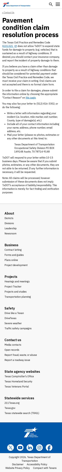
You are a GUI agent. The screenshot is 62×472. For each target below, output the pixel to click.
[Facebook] (49, 447)
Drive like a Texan (14, 313)
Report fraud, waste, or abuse (21, 354)
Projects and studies (16, 291)
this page (31, 97)
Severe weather (13, 323)
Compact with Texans (45, 467)
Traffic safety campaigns (18, 328)
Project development (16, 265)
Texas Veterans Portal (17, 386)
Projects (11, 276)
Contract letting (13, 249)
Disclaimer (17, 464)
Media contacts (13, 344)
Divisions (9, 223)
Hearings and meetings (17, 281)
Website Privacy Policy (17, 467)
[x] (10, 447)
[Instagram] (39, 447)
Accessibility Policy (37, 464)
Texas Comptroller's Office (19, 376)
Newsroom (10, 233)
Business (11, 245)
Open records (12, 349)
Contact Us (9, 12)
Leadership (11, 228)
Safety (10, 308)
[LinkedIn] (29, 447)
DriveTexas (10, 318)
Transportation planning (18, 296)
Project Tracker (13, 286)
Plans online (11, 259)
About (9, 213)
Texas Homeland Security (18, 381)
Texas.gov (10, 407)
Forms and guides (14, 254)
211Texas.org (12, 402)
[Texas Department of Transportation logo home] (16, 4)
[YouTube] (20, 447)
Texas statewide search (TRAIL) (22, 413)
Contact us (13, 340)
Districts (9, 218)
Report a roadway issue (17, 359)
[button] (51, 4)
